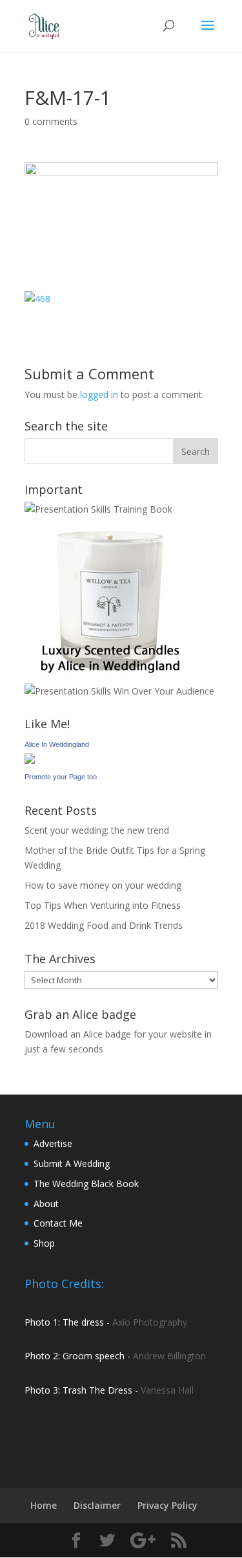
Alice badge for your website (142, 1034)
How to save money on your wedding (103, 885)
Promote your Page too (61, 777)
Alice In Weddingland (57, 744)
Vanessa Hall (167, 1390)
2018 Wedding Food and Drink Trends (104, 925)
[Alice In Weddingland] (30, 760)
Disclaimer (97, 1505)
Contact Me (58, 1223)
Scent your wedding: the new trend (97, 830)
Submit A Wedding (72, 1163)
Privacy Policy (167, 1505)
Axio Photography (149, 1322)
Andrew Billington (169, 1356)
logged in (99, 394)
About (46, 1203)
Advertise (53, 1143)
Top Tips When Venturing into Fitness (103, 905)
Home (43, 1505)
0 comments (51, 121)
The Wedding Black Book (86, 1183)
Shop (44, 1243)
